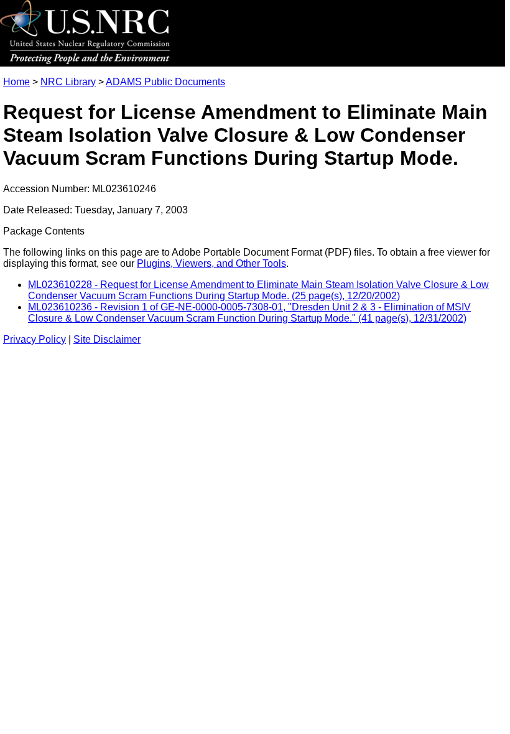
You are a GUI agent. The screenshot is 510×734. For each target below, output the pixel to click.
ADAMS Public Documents (165, 82)
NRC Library (68, 82)
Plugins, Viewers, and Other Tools (211, 263)
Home (16, 82)
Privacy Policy (34, 339)
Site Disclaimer (107, 339)
